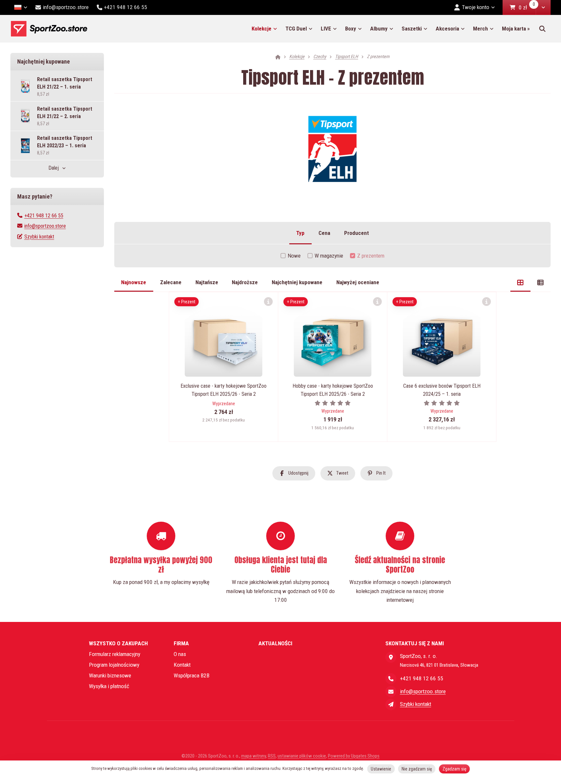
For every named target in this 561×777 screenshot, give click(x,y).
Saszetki (412, 28)
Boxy (350, 28)
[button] (543, 7)
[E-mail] (390, 691)
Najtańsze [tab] (206, 282)
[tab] (520, 282)
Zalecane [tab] (170, 282)
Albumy (379, 28)
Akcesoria (447, 28)
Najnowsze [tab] (133, 282)
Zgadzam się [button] (455, 768)
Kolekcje (261, 28)
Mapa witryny (253, 756)
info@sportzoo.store (45, 226)
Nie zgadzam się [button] (417, 768)
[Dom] (48, 28)
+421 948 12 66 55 (43, 215)
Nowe (294, 255)
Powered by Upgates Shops (354, 756)
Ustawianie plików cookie (302, 756)
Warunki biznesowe (110, 675)
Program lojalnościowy (114, 665)
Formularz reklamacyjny (114, 654)
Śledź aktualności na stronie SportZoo (400, 564)
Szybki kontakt (39, 237)
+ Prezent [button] (186, 301)
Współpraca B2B (191, 675)
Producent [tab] (356, 233)
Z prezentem (370, 255)
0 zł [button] (527, 8)
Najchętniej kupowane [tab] (297, 282)
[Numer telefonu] (390, 678)
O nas (180, 654)
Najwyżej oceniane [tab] (357, 282)
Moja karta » (516, 28)
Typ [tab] (300, 233)
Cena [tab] (324, 233)
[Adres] (390, 657)
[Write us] (390, 704)
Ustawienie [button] (381, 768)
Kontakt (182, 665)
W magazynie (329, 255)
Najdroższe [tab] (245, 282)
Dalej (53, 168)
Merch (480, 28)
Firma (181, 643)
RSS (272, 756)
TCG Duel (296, 28)
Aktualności (275, 643)
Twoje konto (475, 7)
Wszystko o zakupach (118, 643)
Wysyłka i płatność (109, 686)
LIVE (326, 28)
